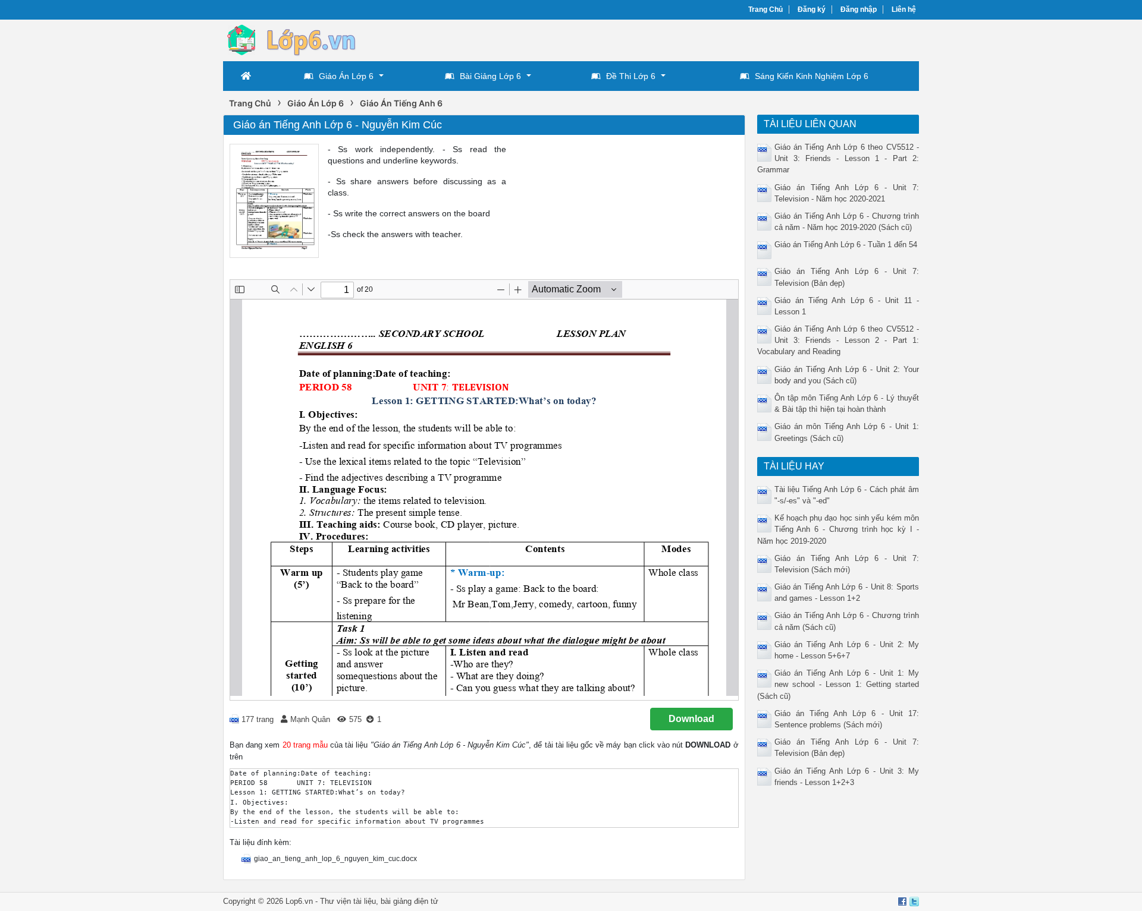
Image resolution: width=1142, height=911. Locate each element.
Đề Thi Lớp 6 (630, 76)
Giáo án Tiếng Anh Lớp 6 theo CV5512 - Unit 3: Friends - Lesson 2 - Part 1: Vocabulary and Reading (838, 340)
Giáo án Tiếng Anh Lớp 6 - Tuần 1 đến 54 (845, 244)
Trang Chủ (765, 9)
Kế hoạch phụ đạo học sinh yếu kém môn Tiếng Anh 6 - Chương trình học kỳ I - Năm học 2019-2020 (838, 529)
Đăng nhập (858, 9)
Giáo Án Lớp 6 (346, 76)
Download (691, 719)
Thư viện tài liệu (348, 901)
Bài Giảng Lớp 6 (490, 76)
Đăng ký (812, 9)
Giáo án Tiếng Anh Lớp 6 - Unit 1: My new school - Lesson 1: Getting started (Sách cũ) (838, 684)
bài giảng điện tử (409, 901)
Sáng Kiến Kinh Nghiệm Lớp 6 (811, 76)
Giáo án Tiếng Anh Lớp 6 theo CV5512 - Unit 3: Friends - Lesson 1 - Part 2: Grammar (838, 158)
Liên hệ (904, 9)
